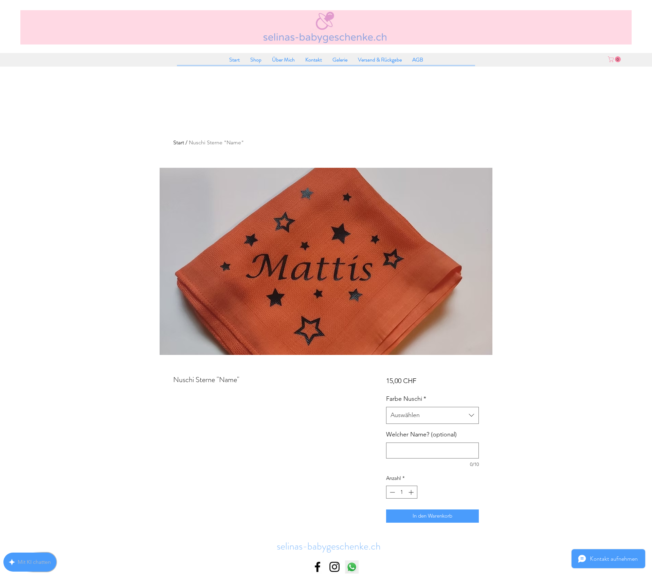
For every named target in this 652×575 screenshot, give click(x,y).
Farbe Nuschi (406, 398)
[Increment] (411, 492)
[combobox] (432, 415)
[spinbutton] (401, 492)
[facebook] (317, 567)
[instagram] (334, 567)
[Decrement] (391, 492)
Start (178, 142)
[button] (615, 59)
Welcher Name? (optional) (421, 434)
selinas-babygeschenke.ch (329, 546)
